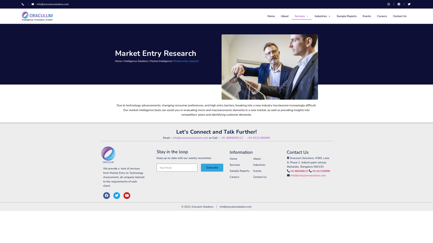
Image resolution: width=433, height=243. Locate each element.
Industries (321, 16)
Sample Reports (347, 16)
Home (271, 16)
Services (300, 16)
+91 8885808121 (234, 138)
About (285, 16)
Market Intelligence (161, 61)
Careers (382, 16)
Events (367, 16)
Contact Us (400, 16)
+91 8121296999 (258, 138)
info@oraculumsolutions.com (190, 138)
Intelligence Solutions (136, 61)
